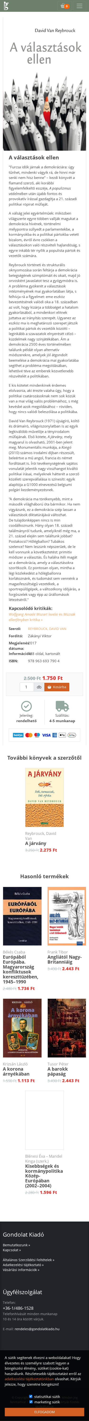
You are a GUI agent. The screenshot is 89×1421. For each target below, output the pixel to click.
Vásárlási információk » (21, 1270)
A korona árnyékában (16, 1069)
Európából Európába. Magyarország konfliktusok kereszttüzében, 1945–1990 (20, 967)
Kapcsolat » (12, 1250)
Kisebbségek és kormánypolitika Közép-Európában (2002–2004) (44, 1171)
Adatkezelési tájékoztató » (23, 1265)
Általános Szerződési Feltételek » (28, 1260)
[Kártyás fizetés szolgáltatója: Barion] (44, 734)
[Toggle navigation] (79, 6)
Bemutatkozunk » (16, 1245)
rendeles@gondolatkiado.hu (37, 1329)
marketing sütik (47, 1402)
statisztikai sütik (47, 1396)
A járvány (40, 838)
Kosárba (58, 687)
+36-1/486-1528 (18, 1308)
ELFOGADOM (44, 1412)
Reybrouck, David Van (47, 628)
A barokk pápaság (58, 1069)
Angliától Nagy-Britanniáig (64, 957)
